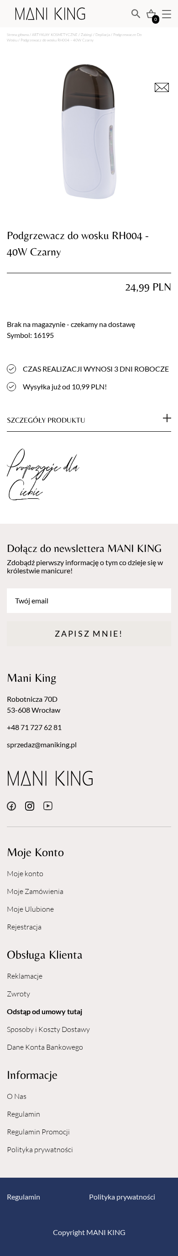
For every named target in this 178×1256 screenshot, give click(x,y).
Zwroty (18, 993)
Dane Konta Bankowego (45, 1047)
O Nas (16, 1096)
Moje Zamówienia (35, 891)
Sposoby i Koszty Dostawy (48, 1029)
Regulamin (23, 1113)
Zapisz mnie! (89, 633)
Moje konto (25, 873)
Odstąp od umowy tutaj (44, 1011)
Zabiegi (86, 34)
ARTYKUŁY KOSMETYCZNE (55, 34)
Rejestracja (24, 926)
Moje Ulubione (30, 909)
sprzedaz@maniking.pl (42, 744)
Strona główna (18, 34)
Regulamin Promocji (38, 1131)
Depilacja (102, 34)
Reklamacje (24, 975)
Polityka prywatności (40, 1149)
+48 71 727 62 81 (34, 727)
